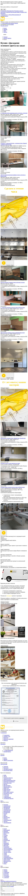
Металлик (5, 845)
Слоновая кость (7, 857)
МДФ (4, 775)
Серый (5, 853)
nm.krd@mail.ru (4, 16)
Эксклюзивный (7, 822)
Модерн (5, 816)
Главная (5, 37)
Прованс (5, 818)
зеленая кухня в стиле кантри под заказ (10, 463)
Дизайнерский (7, 809)
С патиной (6, 795)
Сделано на (11, 721)
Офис (4, 30)
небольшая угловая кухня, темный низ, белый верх (13, 438)
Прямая (5, 869)
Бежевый (5, 831)
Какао (4, 841)
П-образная (6, 872)
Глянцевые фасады (8, 777)
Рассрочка (3, 12)
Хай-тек (5, 821)
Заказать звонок (14, 23)
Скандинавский (7, 820)
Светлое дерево (7, 852)
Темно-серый (6, 859)
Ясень (4, 863)
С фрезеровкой (7, 797)
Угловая (5, 871)
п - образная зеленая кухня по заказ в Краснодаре (13, 307)
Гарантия (8, 12)
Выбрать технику (5, 602)
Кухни (5, 28)
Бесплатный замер (15, 12)
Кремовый (6, 843)
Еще (2, 866)
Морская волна (7, 861)
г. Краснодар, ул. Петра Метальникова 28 (11, 14)
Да (1, 9)
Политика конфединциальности (8, 881)
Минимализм (6, 807)
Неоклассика (6, 817)
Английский (6, 808)
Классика (5, 804)
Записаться (3, 539)
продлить (21, 718)
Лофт (4, 815)
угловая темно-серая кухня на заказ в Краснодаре (13, 487)
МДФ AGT (6, 788)
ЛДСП (5, 776)
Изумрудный (6, 840)
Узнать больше (4, 645)
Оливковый (6, 846)
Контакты (3, 13)
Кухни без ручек (7, 783)
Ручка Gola (6, 794)
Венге (4, 834)
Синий (5, 854)
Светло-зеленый (7, 848)
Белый (5, 828)
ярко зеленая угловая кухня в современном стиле (13, 332)
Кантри (5, 813)
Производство (10, 10)
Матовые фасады (7, 786)
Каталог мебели (7, 38)
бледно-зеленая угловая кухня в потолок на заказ (13, 282)
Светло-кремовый (7, 849)
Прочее (5, 32)
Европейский (6, 811)
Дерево (5, 837)
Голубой (5, 835)
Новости (5, 740)
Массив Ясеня (6, 785)
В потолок (6, 873)
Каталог (3, 755)
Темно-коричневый (8, 858)
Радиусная (6, 875)
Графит (5, 836)
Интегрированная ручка (9, 780)
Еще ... (2, 800)
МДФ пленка (6, 790)
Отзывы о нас (23, 12)
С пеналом (6, 877)
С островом (6, 876)
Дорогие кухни (7, 779)
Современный (6, 806)
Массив (5, 784)
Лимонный (6, 844)
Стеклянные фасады (8, 798)
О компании (4, 10)
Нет (4, 9)
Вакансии (5, 737)
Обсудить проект (5, 388)
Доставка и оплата (18, 10)
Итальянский (6, 812)
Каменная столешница (9, 781)
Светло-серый (6, 850)
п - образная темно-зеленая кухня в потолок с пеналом (14, 113)
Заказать (3, 195)
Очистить (3, 89)
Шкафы (5, 29)
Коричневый (6, 830)
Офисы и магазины (8, 760)
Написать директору (8, 739)
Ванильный (6, 832)
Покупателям (4, 764)
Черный (5, 862)
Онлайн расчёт (4, 25)
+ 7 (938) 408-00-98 (5, 23)
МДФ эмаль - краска (8, 792)
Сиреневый (6, 855)
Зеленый (5, 839)
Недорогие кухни (7, 793)
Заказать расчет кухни (6, 120)
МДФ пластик (6, 789)
